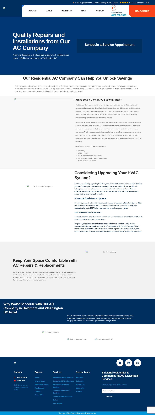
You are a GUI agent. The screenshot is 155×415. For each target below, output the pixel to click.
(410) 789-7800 (118, 15)
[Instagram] (137, 362)
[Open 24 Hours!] (113, 8)
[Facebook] (147, 2)
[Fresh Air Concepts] (11, 8)
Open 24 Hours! (116, 12)
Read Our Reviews (136, 3)
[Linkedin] (128, 362)
